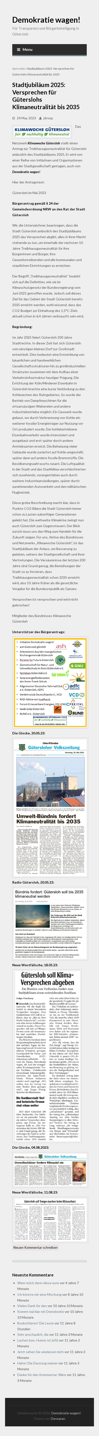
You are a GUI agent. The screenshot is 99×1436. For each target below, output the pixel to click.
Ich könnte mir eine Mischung (39, 1294)
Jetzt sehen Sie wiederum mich (40, 1352)
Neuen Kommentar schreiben (35, 1247)
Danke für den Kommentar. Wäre (41, 1375)
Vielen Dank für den (32, 1306)
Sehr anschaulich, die (33, 1334)
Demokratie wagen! (46, 19)
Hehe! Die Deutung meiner (37, 1363)
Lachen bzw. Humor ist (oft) (37, 1340)
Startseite (18, 68)
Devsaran (58, 1418)
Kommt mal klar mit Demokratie (40, 1311)
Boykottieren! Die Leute (35, 1323)
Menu (27, 49)
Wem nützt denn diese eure (38, 1283)
